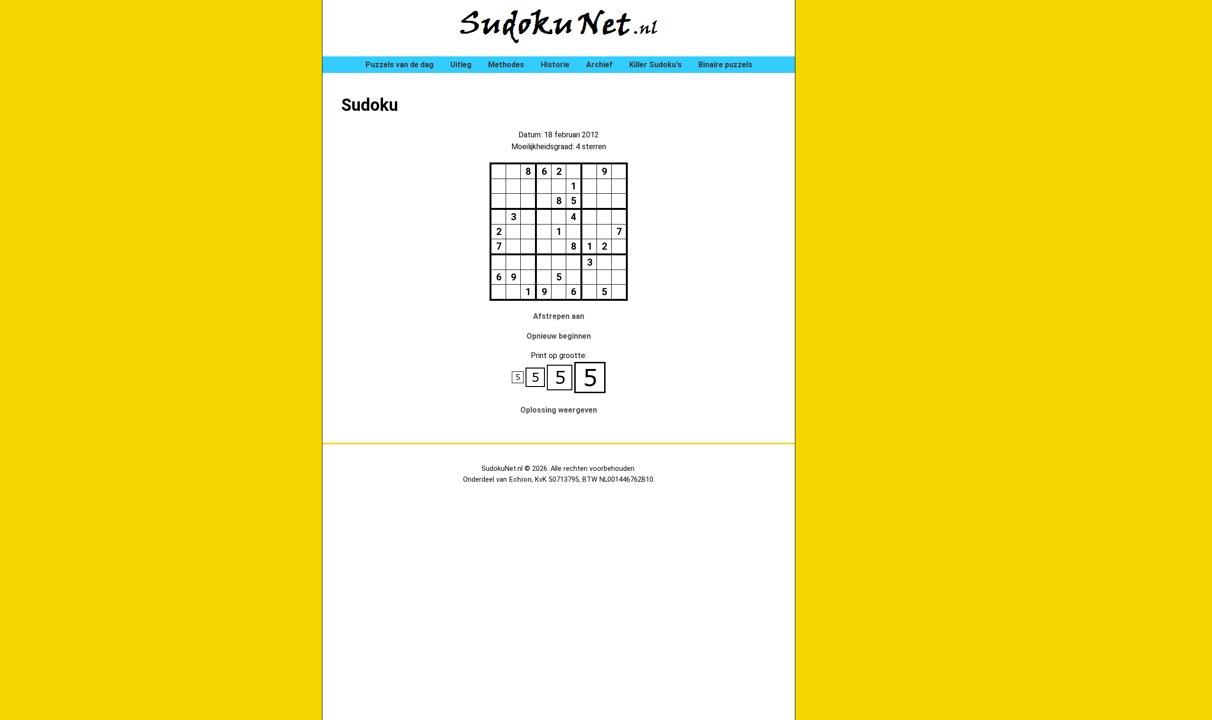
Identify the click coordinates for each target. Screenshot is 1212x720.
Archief (599, 64)
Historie (555, 64)
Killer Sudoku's (655, 64)
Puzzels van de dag (399, 64)
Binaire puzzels (725, 64)
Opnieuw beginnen (558, 336)
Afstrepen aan (558, 316)
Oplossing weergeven (558, 409)
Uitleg (461, 64)
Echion (520, 480)
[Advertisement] (852, 161)
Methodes (506, 64)
